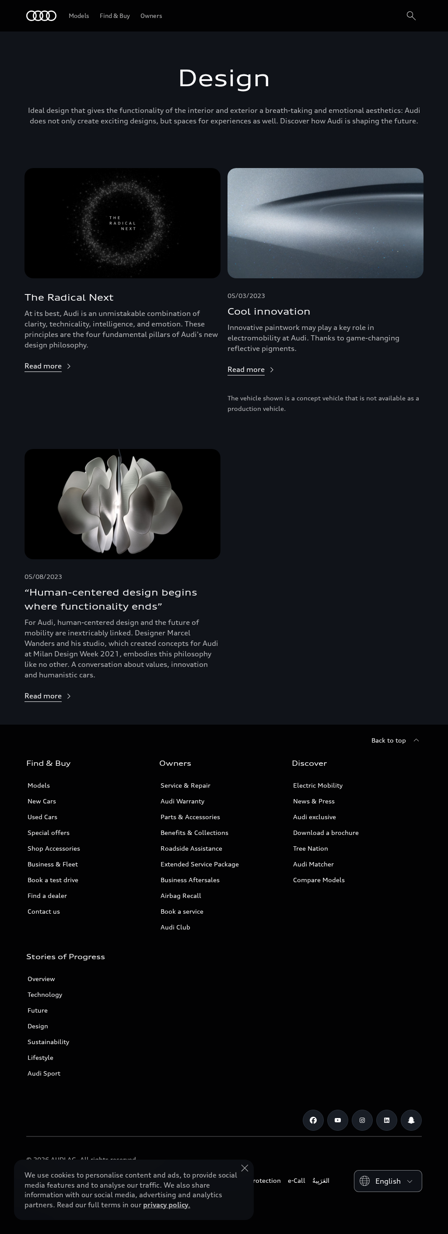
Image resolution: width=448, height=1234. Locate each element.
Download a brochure (326, 832)
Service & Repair (185, 785)
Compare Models (319, 879)
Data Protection (257, 1180)
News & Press (314, 801)
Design (38, 1026)
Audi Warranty (182, 801)
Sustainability (48, 1041)
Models (39, 785)
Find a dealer (47, 895)
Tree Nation (310, 848)
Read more (43, 365)
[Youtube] (337, 1120)
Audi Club (175, 927)
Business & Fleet (53, 864)
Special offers (49, 832)
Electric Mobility (318, 785)
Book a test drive (53, 879)
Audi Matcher (313, 864)
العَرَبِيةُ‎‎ (320, 1180)
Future (38, 1010)
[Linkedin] (386, 1120)
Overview (41, 978)
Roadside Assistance (191, 848)
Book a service (182, 911)
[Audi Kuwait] (41, 16)
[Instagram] (362, 1120)
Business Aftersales (190, 879)
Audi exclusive (314, 816)
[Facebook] (313, 1120)
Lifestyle (40, 1057)
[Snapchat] (411, 1120)
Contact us (44, 911)
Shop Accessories (54, 848)
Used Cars (42, 816)
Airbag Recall (181, 895)
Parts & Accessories (190, 816)
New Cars (42, 801)
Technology (45, 994)
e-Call (296, 1180)
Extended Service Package (200, 864)
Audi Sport (44, 1073)
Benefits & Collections (194, 832)
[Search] (411, 15)
